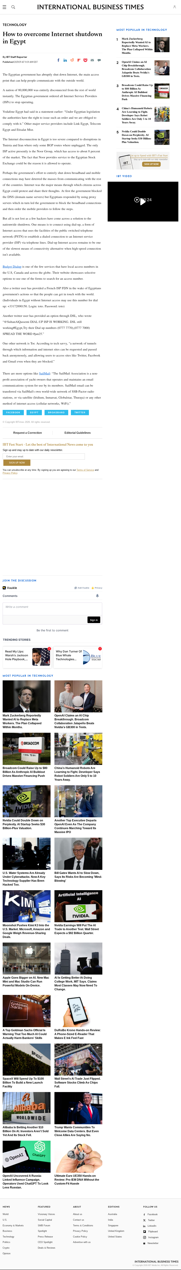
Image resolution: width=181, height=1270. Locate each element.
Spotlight (42, 1231)
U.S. (5, 1220)
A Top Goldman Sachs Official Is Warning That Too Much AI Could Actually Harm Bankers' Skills (25, 1034)
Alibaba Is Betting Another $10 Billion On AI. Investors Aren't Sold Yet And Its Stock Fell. (26, 1131)
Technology (8, 1236)
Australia (112, 1214)
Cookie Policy (80, 1236)
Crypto (6, 1247)
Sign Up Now (151, 164)
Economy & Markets (13, 1225)
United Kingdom (116, 1231)
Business (7, 1231)
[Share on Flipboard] (79, 60)
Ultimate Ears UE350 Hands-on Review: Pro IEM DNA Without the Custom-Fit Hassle (76, 1179)
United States (115, 1236)
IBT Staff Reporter (16, 57)
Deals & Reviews (46, 1247)
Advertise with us (82, 1242)
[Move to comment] (99, 60)
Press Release (45, 1236)
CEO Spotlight (45, 1242)
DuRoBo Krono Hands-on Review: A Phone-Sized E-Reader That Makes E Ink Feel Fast (77, 1034)
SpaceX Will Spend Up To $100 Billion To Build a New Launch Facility (23, 1082)
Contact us (78, 1220)
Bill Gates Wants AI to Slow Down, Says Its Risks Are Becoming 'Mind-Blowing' (78, 876)
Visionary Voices (46, 1214)
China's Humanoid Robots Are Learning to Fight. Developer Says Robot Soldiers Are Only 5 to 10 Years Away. (137, 115)
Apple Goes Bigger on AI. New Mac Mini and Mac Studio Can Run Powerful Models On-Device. (26, 981)
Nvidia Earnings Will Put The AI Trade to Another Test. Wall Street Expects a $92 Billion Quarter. (76, 929)
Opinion (6, 1253)
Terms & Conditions (83, 1225)
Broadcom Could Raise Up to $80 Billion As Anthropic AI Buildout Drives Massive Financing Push (25, 772)
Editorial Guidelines (78, 432)
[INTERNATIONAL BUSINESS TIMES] (90, 7)
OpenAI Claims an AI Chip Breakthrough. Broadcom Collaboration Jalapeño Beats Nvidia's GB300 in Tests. (136, 69)
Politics (6, 1242)
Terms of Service (85, 470)
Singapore (113, 1225)
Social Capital (45, 1220)
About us (77, 1214)
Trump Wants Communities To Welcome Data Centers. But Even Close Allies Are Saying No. (76, 1131)
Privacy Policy (10, 473)
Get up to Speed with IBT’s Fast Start (149, 155)
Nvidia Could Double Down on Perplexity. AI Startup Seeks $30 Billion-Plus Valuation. (24, 824)
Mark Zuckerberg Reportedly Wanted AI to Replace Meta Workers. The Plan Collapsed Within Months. (137, 45)
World (5, 1214)
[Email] (92, 60)
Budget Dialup (12, 266)
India (110, 1220)
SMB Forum (44, 1225)
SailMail (44, 373)
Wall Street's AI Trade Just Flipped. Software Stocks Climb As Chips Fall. (77, 1082)
